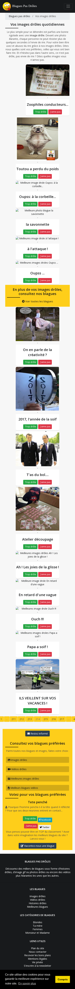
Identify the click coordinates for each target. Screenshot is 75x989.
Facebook (45, 819)
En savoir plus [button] (27, 983)
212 (22, 719)
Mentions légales (37, 958)
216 (54, 719)
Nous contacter (37, 951)
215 (46, 719)
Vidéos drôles (19, 769)
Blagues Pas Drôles (24, 6)
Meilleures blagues (37, 906)
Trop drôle (40, 111)
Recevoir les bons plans (37, 955)
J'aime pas (55, 111)
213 (30, 719)
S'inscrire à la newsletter (37, 965)
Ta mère (37, 925)
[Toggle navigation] (68, 6)
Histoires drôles (37, 903)
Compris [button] (63, 979)
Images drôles (18, 760)
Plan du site (37, 948)
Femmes (38, 929)
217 (62, 719)
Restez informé (39, 733)
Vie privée (37, 962)
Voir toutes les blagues (39, 301)
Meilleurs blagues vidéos (24, 787)
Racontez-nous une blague (39, 845)
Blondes (37, 922)
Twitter (46, 827)
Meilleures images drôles (24, 778)
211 (14, 719)
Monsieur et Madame (37, 932)
